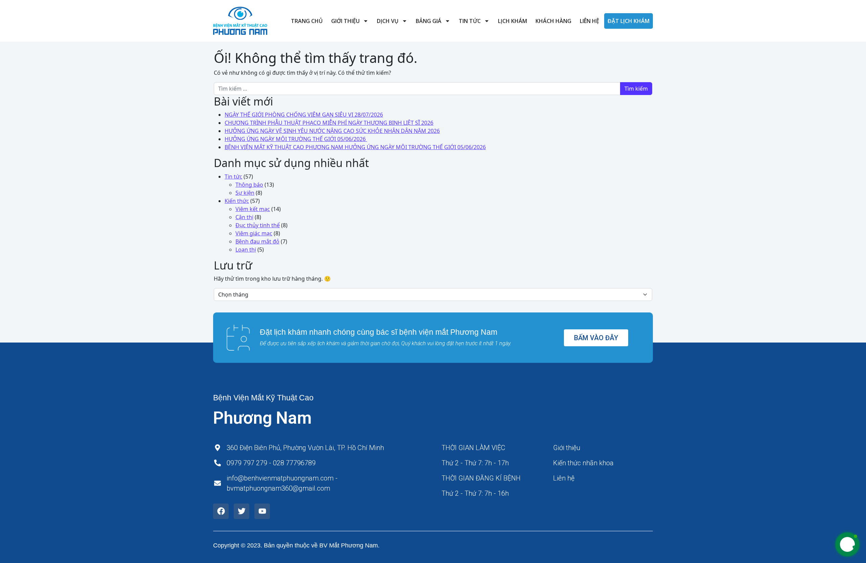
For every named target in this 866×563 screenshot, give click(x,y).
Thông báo (249, 184)
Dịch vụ (387, 21)
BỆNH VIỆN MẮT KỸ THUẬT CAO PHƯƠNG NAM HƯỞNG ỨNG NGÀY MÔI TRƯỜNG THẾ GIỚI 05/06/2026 (355, 147)
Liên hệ (589, 21)
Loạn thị (245, 249)
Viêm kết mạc (252, 209)
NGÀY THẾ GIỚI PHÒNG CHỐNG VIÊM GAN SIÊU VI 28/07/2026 (304, 114)
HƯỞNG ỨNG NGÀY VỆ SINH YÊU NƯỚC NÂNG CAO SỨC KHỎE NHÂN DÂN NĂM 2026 (332, 131)
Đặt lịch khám (629, 21)
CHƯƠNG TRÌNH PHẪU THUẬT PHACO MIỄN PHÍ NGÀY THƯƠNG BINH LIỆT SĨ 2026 (329, 122)
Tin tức (470, 21)
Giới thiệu (345, 21)
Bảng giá (428, 21)
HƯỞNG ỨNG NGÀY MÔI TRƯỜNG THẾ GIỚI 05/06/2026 (296, 139)
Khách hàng (553, 21)
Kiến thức (237, 201)
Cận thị (244, 217)
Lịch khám (512, 21)
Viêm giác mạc (253, 233)
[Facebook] (221, 511)
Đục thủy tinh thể (257, 225)
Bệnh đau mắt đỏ (257, 241)
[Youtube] (262, 511)
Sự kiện (244, 192)
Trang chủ (307, 21)
